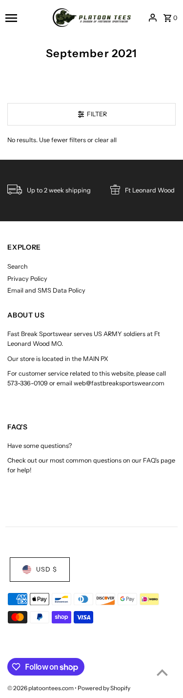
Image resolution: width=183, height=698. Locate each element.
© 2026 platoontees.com (41, 688)
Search (17, 266)
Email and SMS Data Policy (46, 290)
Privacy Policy (27, 278)
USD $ (46, 569)
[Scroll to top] (162, 672)
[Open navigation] (25, 17)
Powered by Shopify (104, 688)
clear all (106, 140)
